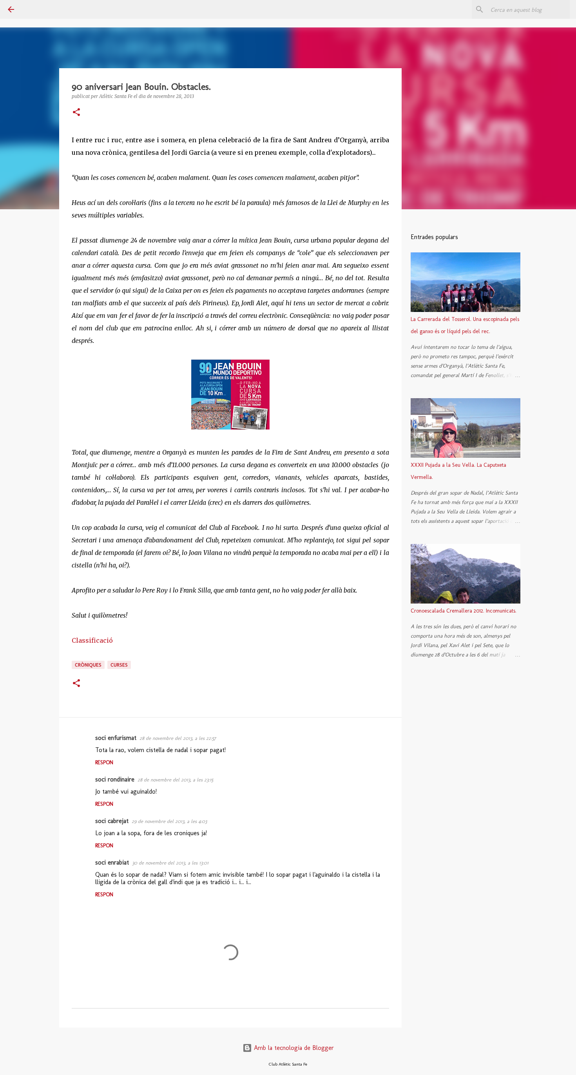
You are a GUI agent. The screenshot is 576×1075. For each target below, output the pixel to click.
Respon (104, 762)
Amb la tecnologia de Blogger (293, 1047)
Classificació (92, 640)
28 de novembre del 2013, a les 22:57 (177, 738)
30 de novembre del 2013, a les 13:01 (170, 863)
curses (119, 664)
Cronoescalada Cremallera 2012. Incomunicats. (463, 610)
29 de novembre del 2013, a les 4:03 (169, 821)
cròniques (88, 664)
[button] (76, 112)
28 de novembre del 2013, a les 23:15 (175, 780)
